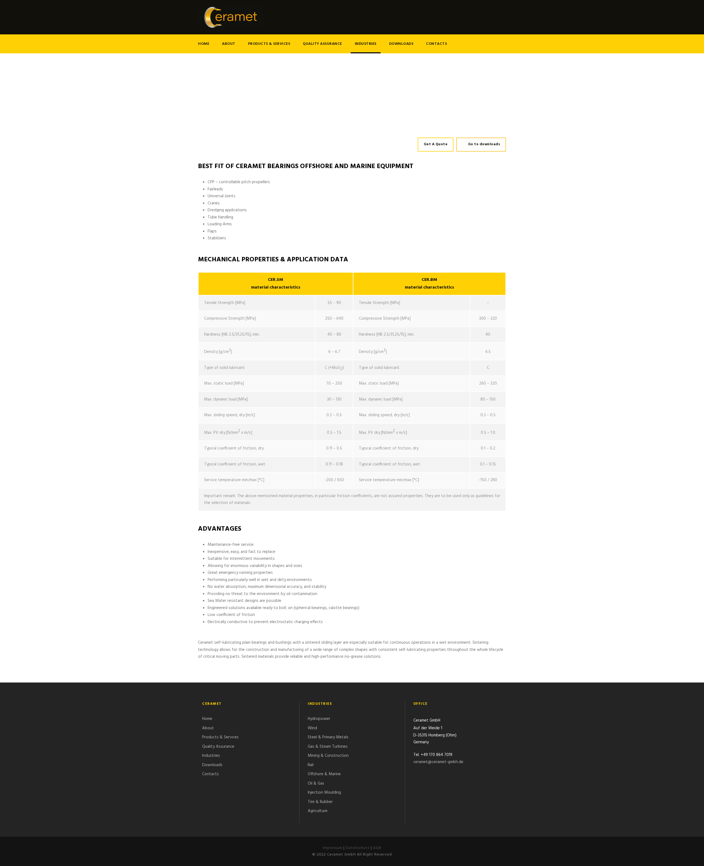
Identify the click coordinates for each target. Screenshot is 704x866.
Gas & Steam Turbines (328, 746)
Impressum (332, 848)
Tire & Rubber (320, 802)
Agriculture (318, 811)
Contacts (436, 44)
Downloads (401, 44)
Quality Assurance (322, 44)
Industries (365, 44)
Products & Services (269, 44)
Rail (311, 765)
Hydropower (319, 719)
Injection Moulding (324, 792)
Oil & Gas (316, 783)
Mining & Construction (328, 755)
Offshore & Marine (324, 774)
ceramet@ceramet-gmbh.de (438, 762)
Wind (312, 728)
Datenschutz (358, 848)
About (228, 44)
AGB (377, 848)
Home (203, 44)
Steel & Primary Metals (328, 737)
